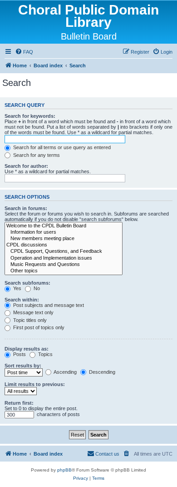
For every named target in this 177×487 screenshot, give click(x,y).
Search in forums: (26, 208)
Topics (45, 354)
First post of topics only (38, 327)
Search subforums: (27, 283)
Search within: (22, 299)
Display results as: (27, 348)
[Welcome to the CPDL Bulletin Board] (63, 226)
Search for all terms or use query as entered (61, 147)
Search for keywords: (30, 116)
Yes (16, 288)
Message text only (33, 312)
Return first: (19, 403)
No (36, 288)
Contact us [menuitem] (107, 454)
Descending (101, 372)
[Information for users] (63, 232)
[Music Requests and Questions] (63, 264)
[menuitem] (24, 51)
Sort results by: (23, 365)
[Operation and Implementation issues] (63, 258)
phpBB (64, 469)
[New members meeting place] (63, 239)
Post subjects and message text (48, 305)
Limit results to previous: (35, 384)
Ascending (65, 372)
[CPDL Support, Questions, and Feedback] (63, 251)
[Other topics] (63, 271)
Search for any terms (36, 155)
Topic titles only (29, 320)
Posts (19, 354)
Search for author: (26, 166)
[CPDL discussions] (63, 245)
